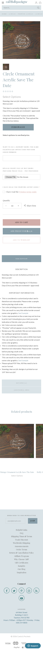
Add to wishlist (21, 240)
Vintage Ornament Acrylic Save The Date (17, 472)
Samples (21, 566)
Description (21, 259)
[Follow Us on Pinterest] (21, 590)
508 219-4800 (21, 623)
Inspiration (21, 572)
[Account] (36, 2)
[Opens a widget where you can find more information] (33, 646)
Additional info (21, 390)
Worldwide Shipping (21, 543)
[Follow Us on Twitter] (14, 590)
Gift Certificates (21, 562)
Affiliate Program (21, 556)
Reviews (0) (21, 383)
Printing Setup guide (28, 187)
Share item (31, 205)
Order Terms (21, 549)
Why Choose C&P (21, 559)
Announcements (21, 546)
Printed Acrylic (25, 14)
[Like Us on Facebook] (7, 590)
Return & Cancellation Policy (21, 553)
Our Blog (21, 569)
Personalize (18, 127)
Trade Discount (21, 539)
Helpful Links (21, 530)
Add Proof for (21, 231)
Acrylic (12, 14)
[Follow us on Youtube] (21, 598)
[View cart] (40, 2)
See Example (23, 313)
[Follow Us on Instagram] (29, 590)
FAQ (21, 533)
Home (4, 14)
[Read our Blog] (36, 590)
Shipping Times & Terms (21, 536)
